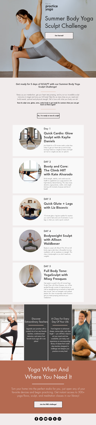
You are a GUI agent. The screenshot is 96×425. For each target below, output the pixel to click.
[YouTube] (45, 419)
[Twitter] (41, 419)
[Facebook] (36, 419)
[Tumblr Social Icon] (55, 419)
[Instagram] (59, 419)
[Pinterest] (50, 419)
